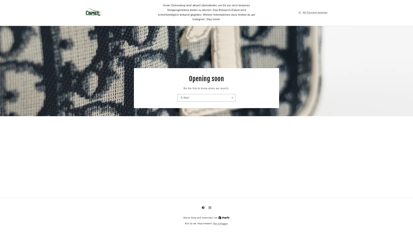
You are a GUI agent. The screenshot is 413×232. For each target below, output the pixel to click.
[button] (312, 12)
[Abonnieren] (231, 98)
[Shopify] (224, 218)
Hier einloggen (220, 223)
